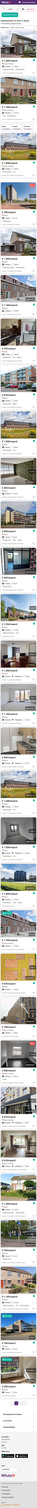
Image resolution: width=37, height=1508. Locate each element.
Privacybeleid (6, 1494)
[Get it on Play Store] (8, 1456)
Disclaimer (5, 1487)
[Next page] (25, 1403)
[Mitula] (6, 2)
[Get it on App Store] (21, 1456)
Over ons (4, 1442)
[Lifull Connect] (11, 1505)
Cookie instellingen (8, 1497)
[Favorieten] (19, 2)
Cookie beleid (6, 1490)
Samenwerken (6, 1439)
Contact (4, 1448)
